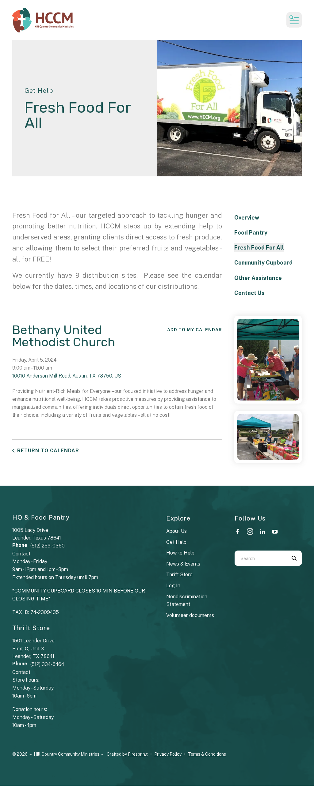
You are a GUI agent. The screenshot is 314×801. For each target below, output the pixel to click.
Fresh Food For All (259, 247)
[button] (294, 20)
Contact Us (249, 293)
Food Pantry (250, 232)
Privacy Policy (168, 754)
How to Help (180, 553)
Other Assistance (258, 278)
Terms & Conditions (207, 754)
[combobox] (260, 558)
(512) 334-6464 (47, 664)
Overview (246, 217)
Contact (21, 554)
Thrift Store (179, 574)
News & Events (183, 564)
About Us (176, 531)
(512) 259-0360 (47, 546)
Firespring (138, 754)
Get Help (176, 542)
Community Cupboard (263, 262)
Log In (173, 586)
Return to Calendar (48, 450)
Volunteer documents (190, 615)
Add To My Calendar (194, 329)
